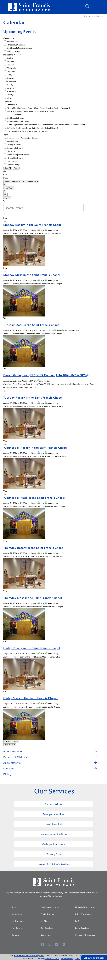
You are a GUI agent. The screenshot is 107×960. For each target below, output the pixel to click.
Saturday (10, 78)
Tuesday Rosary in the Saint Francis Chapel (33, 397)
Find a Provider (48, 914)
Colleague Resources (85, 935)
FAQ (77, 921)
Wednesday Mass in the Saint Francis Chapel (34, 497)
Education (10, 151)
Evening (9, 94)
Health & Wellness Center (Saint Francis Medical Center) (30, 111)
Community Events (14, 148)
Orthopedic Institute (53, 844)
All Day (9, 84)
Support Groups (13, 51)
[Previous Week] (4, 184)
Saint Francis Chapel (15, 118)
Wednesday (11, 68)
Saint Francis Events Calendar (19, 48)
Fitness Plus (11, 104)
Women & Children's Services (54, 864)
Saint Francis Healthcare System (29, 955)
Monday (10, 61)
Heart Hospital (53, 824)
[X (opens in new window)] (49, 944)
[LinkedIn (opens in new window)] (63, 944)
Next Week (9, 745)
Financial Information (85, 907)
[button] (97, 7)
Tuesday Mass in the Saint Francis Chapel (31, 324)
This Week (8, 188)
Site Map (80, 958)
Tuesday (10, 65)
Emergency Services (53, 814)
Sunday (9, 58)
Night (8, 98)
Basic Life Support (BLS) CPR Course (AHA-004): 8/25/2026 (45, 375)
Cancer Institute (53, 804)
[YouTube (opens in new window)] (56, 944)
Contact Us (16, 914)
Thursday (10, 71)
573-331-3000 (52, 958)
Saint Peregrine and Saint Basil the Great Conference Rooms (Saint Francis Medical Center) (45, 124)
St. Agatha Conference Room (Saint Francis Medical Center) (32, 128)
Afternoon (11, 91)
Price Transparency (84, 914)
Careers (15, 935)
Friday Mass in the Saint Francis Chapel (30, 698)
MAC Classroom (13, 114)
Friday (9, 75)
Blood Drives (12, 41)
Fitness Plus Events (14, 158)
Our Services (47, 928)
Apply (16, 168)
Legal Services (82, 928)
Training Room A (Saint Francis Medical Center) (27, 131)
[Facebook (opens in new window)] (42, 944)
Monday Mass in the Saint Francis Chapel (31, 274)
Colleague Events (13, 144)
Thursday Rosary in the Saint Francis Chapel (33, 547)
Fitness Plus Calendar (15, 45)
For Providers (17, 921)
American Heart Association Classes (22, 138)
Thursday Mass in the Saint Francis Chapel (32, 597)
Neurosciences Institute (54, 834)
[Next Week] (4, 191)
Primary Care (53, 854)
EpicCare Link (18, 928)
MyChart (45, 921)
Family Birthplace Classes (17, 154)
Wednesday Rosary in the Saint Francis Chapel (35, 447)
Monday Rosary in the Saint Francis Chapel (33, 224)
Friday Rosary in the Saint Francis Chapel (31, 648)
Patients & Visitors (50, 907)
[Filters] (5, 194)
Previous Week (11, 741)
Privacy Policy (67, 958)
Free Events (11, 161)
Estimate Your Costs (94, 958)
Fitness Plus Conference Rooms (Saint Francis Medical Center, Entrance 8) (38, 108)
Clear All (7, 168)
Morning (10, 88)
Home (86, 16)
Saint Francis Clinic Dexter (18, 121)
